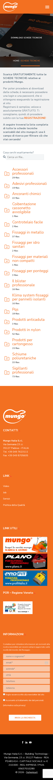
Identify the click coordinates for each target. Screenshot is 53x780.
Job (4, 492)
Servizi (6, 498)
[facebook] (22, 742)
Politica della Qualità (14, 505)
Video (6, 486)
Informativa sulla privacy (14, 705)
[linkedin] (26, 742)
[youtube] (30, 742)
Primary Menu (47, 7)
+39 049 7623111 (18, 451)
